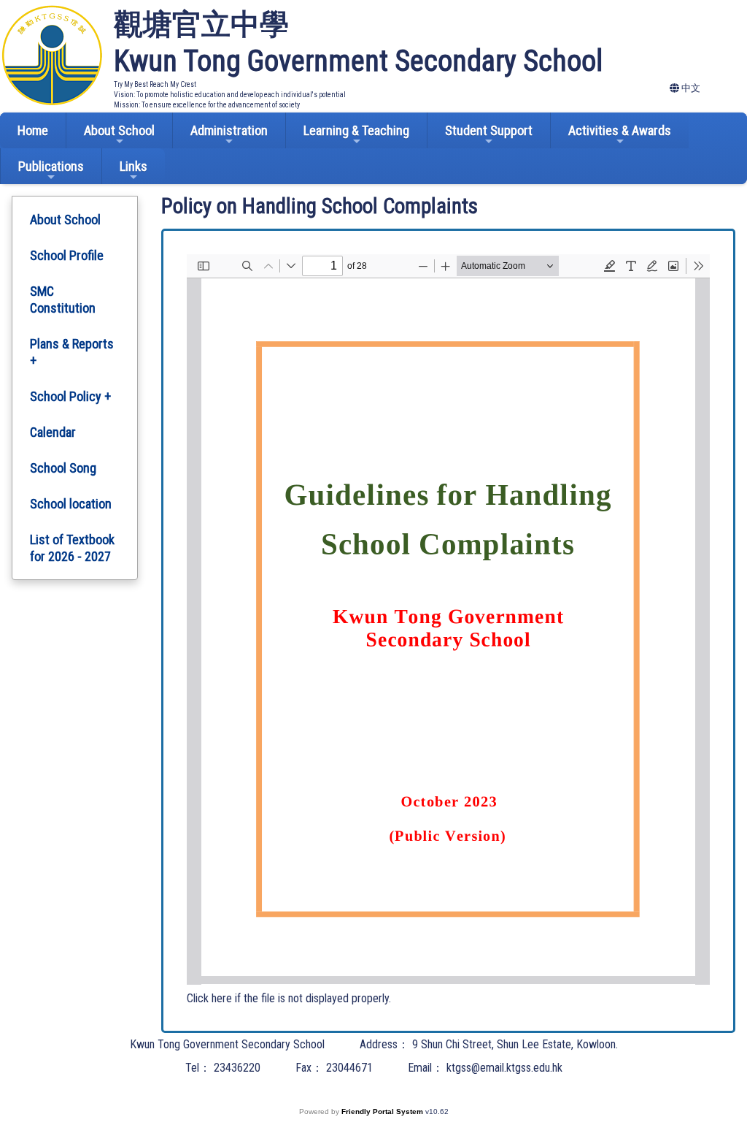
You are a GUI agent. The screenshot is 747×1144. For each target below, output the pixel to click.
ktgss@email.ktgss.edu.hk (504, 1068)
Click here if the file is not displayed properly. (289, 998)
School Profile (67, 255)
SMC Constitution (63, 299)
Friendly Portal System (383, 1111)
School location (71, 503)
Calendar (53, 432)
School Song (63, 468)
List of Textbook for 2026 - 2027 (72, 548)
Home (33, 130)
